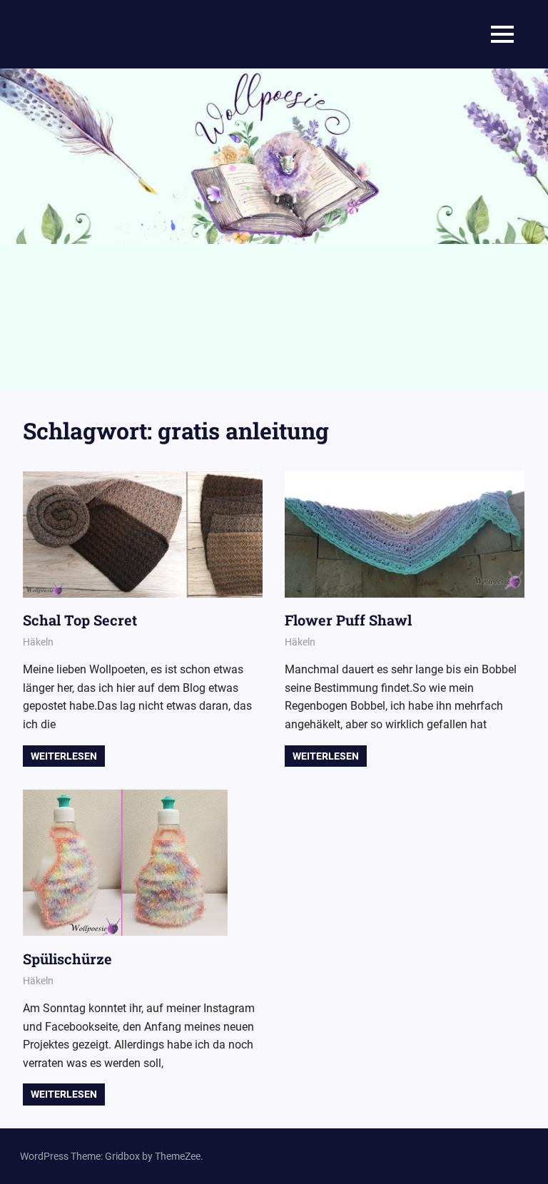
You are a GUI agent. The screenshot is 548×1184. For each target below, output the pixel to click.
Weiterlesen (64, 756)
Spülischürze (67, 958)
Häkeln (38, 642)
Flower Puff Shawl (348, 620)
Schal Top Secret (80, 620)
